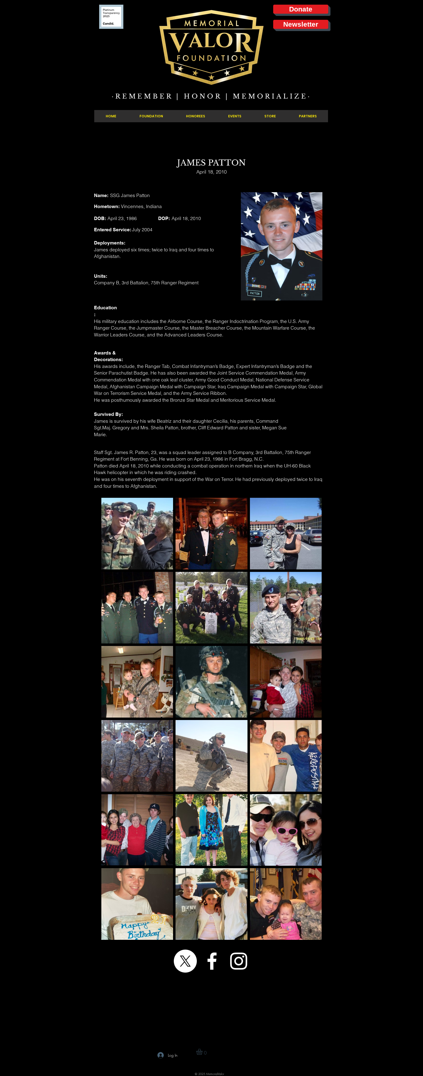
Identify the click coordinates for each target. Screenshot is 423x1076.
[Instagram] (238, 961)
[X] (185, 961)
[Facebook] (211, 961)
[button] (203, 1052)
